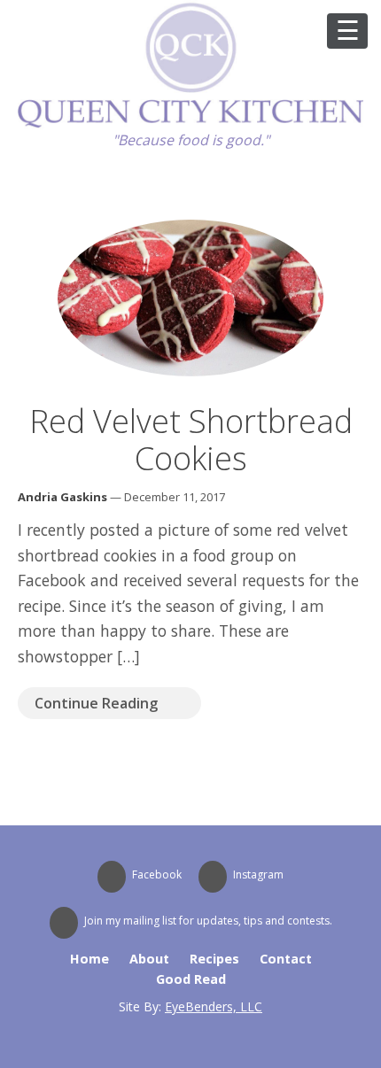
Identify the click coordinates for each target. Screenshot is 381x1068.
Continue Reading (96, 703)
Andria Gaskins (62, 497)
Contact (286, 958)
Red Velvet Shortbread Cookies (191, 439)
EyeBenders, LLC (213, 1006)
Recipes (214, 958)
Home (89, 958)
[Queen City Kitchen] (190, 124)
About (149, 958)
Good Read (191, 979)
